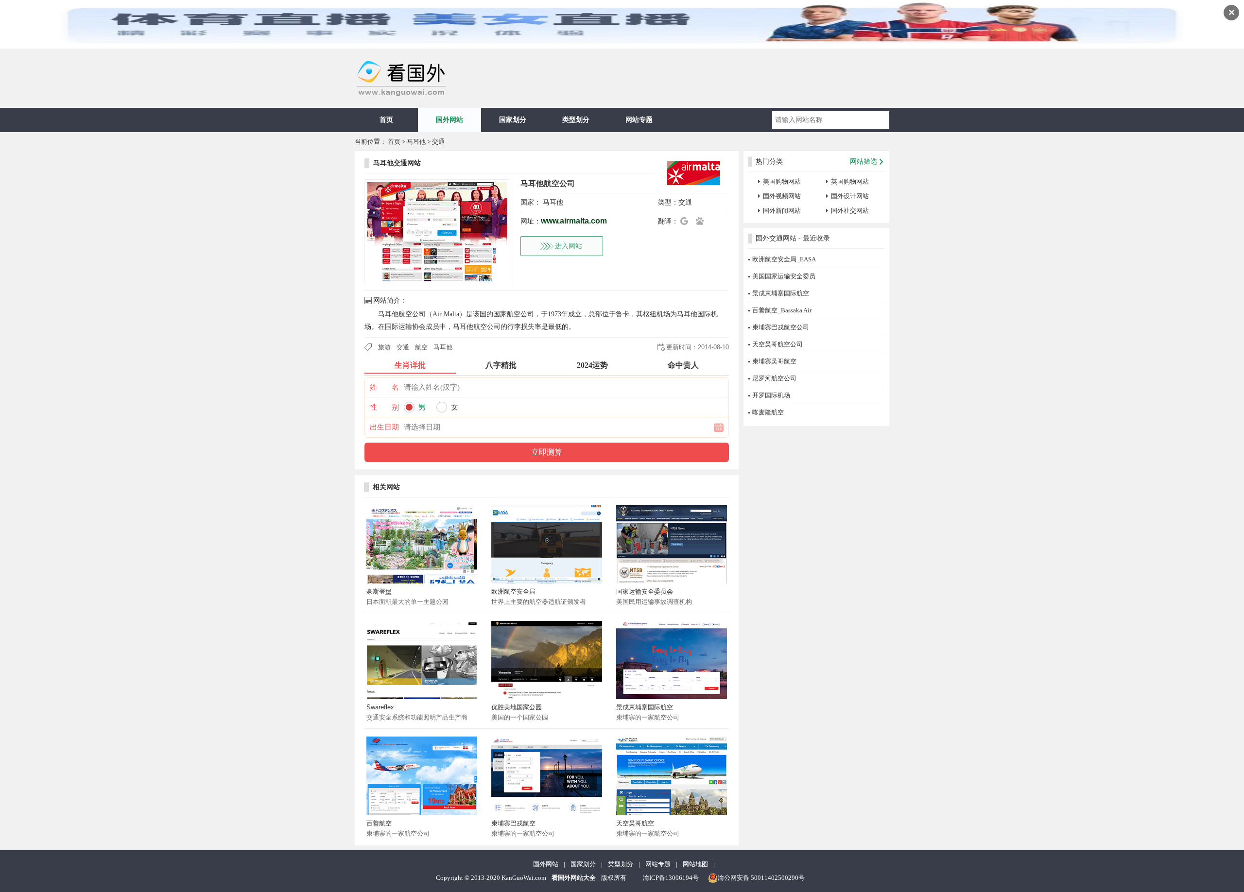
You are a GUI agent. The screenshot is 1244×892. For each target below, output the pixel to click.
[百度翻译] (702, 221)
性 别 (384, 407)
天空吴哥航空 (635, 823)
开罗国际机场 (771, 395)
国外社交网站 (850, 210)
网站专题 (639, 119)
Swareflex (380, 707)
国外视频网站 (782, 196)
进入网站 (568, 246)
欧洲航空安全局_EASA (784, 259)
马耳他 (416, 141)
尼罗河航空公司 (774, 378)
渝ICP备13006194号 (671, 877)
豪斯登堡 (379, 591)
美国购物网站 (782, 181)
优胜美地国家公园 (516, 707)
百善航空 (379, 823)
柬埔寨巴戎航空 (513, 823)
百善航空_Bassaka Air (782, 310)
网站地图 (695, 864)
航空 (421, 347)
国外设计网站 (850, 196)
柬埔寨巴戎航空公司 (780, 327)
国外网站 (449, 119)
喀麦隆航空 (768, 412)
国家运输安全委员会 (644, 591)
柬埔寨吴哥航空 (774, 361)
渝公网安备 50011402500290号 (761, 877)
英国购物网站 (850, 181)
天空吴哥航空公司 (777, 344)
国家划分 (512, 119)
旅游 (384, 347)
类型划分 (575, 119)
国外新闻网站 (782, 210)
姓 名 (384, 387)
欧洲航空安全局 (513, 591)
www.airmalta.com (574, 221)
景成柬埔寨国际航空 (644, 707)
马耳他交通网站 (397, 163)
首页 (386, 119)
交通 (438, 141)
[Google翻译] (687, 221)
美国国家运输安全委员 (783, 276)
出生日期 (384, 427)
